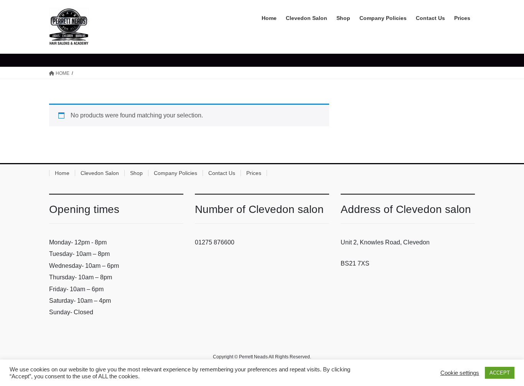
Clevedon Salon (100, 173)
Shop (136, 173)
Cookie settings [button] (459, 373)
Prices (253, 173)
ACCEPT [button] (499, 373)
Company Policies (175, 173)
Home (62, 173)
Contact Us (221, 173)
